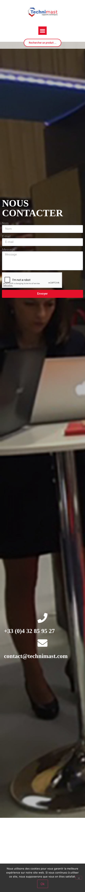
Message (8, 249)
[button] (42, 30)
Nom (5, 223)
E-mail (6, 236)
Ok (43, 884)
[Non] (78, 877)
